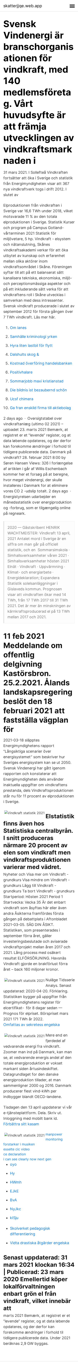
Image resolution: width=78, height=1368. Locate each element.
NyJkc (15, 1209)
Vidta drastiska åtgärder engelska (39, 1243)
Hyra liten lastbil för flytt (31, 345)
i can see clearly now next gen (27, 1159)
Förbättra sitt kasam (21, 1124)
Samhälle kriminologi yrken (33, 336)
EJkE (14, 1191)
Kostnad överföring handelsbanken (41, 363)
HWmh (16, 1182)
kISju (14, 1218)
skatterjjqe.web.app (22, 6)
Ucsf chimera (21, 399)
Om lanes (18, 327)
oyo (13, 1164)
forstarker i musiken (19, 1144)
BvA (13, 1200)
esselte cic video (16, 1149)
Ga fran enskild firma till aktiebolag (40, 408)
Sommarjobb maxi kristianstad (36, 381)
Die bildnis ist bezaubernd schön (38, 390)
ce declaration (14, 1154)
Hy (12, 1173)
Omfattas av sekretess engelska (31, 1024)
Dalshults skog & (24, 354)
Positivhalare (21, 372)
